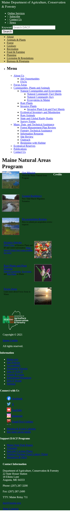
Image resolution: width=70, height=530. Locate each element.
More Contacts (11, 508)
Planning (11, 55)
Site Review (26, 136)
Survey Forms (28, 121)
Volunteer (12, 448)
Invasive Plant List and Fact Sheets (46, 109)
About (10, 36)
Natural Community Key (40, 97)
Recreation (12, 49)
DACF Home (14, 380)
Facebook (17, 398)
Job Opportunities (29, 78)
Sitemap (11, 383)
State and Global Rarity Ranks (36, 118)
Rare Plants (26, 103)
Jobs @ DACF (15, 371)
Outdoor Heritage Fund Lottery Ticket (27, 454)
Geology (11, 45)
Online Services (16, 13)
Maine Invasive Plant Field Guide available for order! (18, 250)
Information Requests (31, 133)
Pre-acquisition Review (34, 219)
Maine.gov (12, 359)
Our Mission (28, 172)
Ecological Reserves (24, 145)
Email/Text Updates (22, 421)
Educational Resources (19, 377)
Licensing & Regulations (20, 58)
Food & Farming (16, 52)
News (13, 22)
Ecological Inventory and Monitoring (40, 112)
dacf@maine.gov (12, 502)
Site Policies (13, 362)
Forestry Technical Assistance (36, 130)
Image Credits (10, 340)
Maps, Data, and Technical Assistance (34, 124)
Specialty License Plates (20, 451)
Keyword (7, 27)
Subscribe (15, 16)
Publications (20, 148)
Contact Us (16, 19)
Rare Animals (27, 115)
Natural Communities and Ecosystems (40, 90)
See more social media (19, 431)
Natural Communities (12, 271)
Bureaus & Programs (18, 61)
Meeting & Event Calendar (21, 428)
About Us (19, 75)
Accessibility (14, 365)
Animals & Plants (16, 39)
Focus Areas (20, 84)
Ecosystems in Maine (38, 100)
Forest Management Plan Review (38, 127)
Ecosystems (26, 271)
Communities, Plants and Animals (32, 87)
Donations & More (17, 457)
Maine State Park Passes (20, 445)
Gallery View (9, 245)
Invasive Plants (28, 106)
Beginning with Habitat (33, 142)
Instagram (17, 415)
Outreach (25, 139)
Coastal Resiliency (32, 195)
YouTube (17, 410)
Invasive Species (13, 242)
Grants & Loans (15, 374)
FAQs (23, 81)
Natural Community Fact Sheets (44, 93)
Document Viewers (17, 368)
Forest (10, 42)
